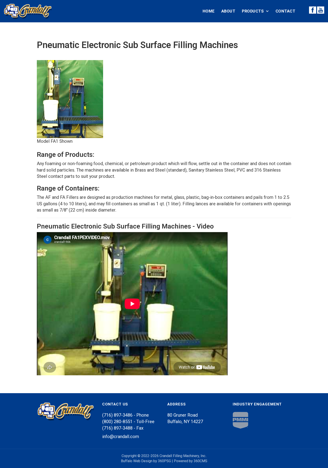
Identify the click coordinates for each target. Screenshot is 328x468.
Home (209, 11)
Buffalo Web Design (136, 461)
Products (253, 11)
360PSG (164, 461)
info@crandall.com (120, 436)
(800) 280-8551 (117, 421)
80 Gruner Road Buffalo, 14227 (185, 418)
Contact (285, 11)
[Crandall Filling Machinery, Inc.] (28, 11)
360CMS (200, 461)
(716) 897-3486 (117, 415)
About (228, 11)
